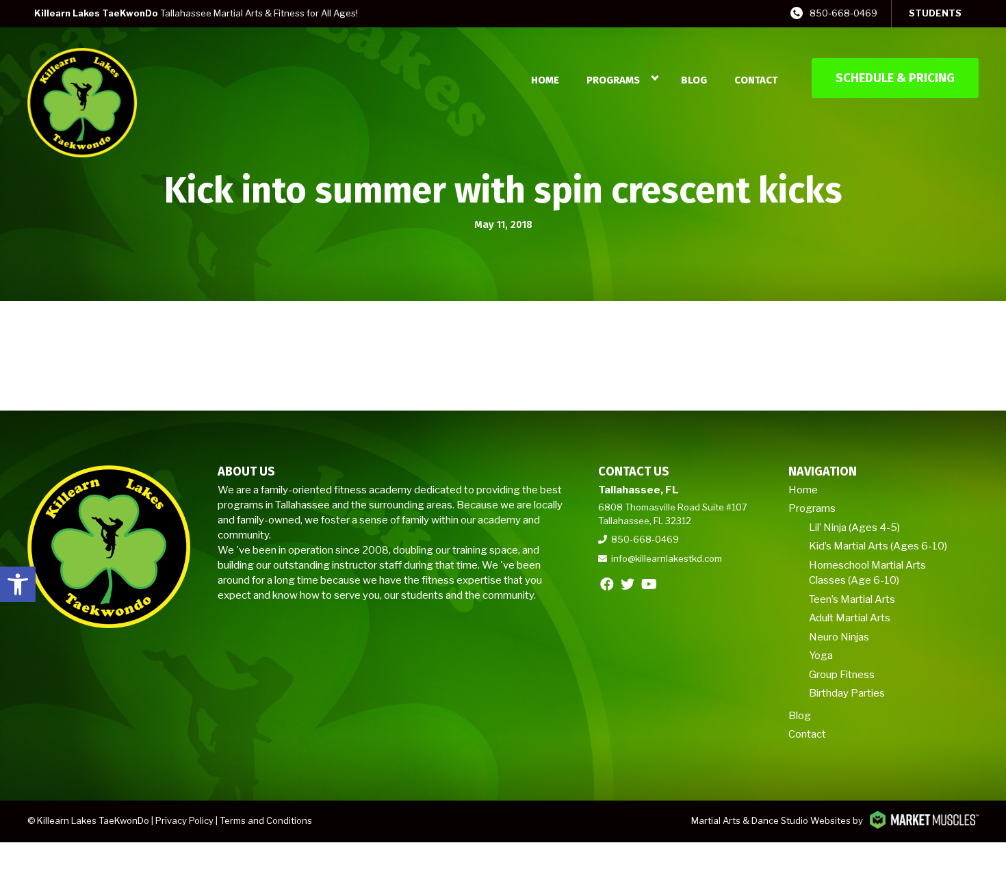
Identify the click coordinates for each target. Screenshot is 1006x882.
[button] (18, 584)
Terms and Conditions (266, 820)
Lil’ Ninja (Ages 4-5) (854, 527)
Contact (755, 80)
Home (545, 80)
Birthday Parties (847, 693)
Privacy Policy (184, 820)
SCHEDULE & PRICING (895, 78)
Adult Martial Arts (849, 618)
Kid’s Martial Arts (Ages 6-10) (878, 546)
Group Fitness (842, 675)
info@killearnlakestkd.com (666, 558)
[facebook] (607, 584)
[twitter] (627, 584)
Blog (694, 80)
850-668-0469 (843, 13)
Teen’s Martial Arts (852, 599)
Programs (613, 80)
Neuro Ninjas (839, 637)
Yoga (821, 655)
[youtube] (649, 584)
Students (935, 13)
